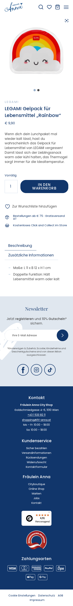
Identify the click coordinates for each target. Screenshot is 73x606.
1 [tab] (35, 90)
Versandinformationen (36, 453)
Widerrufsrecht (36, 462)
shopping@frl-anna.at (36, 420)
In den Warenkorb (44, 186)
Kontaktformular (36, 467)
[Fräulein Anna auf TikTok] (50, 370)
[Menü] (49, 513)
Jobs (36, 498)
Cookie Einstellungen (21, 595)
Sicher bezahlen (36, 448)
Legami (12, 102)
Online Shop (36, 489)
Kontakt (36, 503)
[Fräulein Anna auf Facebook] (23, 370)
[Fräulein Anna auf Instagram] (36, 370)
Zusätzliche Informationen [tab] (31, 255)
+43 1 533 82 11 (36, 415)
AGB (60, 595)
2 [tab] (38, 90)
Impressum (37, 600)
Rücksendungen (36, 457)
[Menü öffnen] (66, 7)
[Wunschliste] (49, 7)
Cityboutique (36, 484)
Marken (36, 493)
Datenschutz (46, 595)
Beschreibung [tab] (20, 245)
